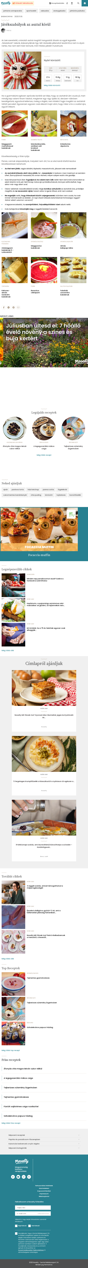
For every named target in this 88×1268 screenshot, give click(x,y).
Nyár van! (30, 599)
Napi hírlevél (22, 1226)
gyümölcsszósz (37, 242)
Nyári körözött (52, 60)
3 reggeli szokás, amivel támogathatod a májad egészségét (45, 887)
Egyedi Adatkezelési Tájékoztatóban (31, 1250)
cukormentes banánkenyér (15, 495)
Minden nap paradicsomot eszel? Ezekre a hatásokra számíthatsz (45, 580)
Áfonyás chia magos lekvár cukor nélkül (15, 447)
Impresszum (44, 1194)
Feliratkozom (43, 1213)
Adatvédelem (44, 1188)
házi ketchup (33, 489)
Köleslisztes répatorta (65, 145)
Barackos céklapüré (35, 292)
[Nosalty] (6, 3)
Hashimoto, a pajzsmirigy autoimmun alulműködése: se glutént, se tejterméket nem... (46, 604)
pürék (4, 140)
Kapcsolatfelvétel (44, 1191)
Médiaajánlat (44, 1196)
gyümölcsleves (32, 973)
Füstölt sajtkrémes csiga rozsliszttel (21, 1106)
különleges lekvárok (15, 442)
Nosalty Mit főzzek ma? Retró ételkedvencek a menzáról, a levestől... (46, 936)
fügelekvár (62, 489)
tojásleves (61, 495)
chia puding (36, 495)
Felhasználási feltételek (44, 1186)
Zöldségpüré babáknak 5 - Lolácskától (7, 250)
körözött (49, 495)
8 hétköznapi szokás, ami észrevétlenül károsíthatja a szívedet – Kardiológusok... (44, 846)
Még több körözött (52, 85)
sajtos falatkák (66, 286)
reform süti (73, 442)
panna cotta (48, 489)
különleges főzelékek (6, 243)
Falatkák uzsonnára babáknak (65, 293)
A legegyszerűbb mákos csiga (43, 447)
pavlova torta (18, 489)
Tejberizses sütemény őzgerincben (73, 447)
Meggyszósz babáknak (36, 247)
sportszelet (31, 11)
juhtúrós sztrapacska (12, 11)
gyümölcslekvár (66, 242)
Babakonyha (7, 16)
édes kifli (30, 1023)
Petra (8, 30)
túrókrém (5, 286)
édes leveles (44, 442)
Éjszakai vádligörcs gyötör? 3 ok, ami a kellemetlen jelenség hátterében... (44, 912)
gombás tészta (36, 140)
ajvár (5, 489)
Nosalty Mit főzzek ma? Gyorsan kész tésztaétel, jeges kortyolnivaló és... (44, 716)
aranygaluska (59, 11)
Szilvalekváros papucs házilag (40, 1027)
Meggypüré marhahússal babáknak (7, 146)
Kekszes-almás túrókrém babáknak (6, 294)
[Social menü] (67, 3)
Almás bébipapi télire (66, 247)
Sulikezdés (30, 574)
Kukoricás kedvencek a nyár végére (24, 1144)
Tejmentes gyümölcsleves (38, 978)
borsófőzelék (75, 495)
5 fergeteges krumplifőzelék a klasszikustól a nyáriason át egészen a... (44, 781)
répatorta (64, 140)
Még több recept (44, 455)
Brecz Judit (44, 856)
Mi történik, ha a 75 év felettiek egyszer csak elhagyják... (46, 629)
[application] (44, 342)
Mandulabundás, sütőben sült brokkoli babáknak (38, 147)
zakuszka (45, 11)
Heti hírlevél (35, 1226)
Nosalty (44, 727)
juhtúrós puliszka (77, 11)
